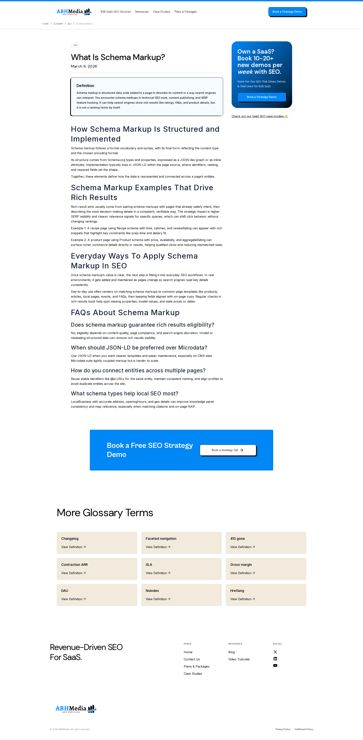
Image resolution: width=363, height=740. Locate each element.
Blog (231, 652)
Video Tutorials (239, 659)
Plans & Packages (186, 11)
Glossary (58, 23)
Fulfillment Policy (304, 729)
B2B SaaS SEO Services (116, 11)
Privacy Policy (282, 729)
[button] (142, 11)
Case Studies (161, 11)
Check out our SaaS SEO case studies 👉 (260, 116)
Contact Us (192, 659)
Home (46, 23)
